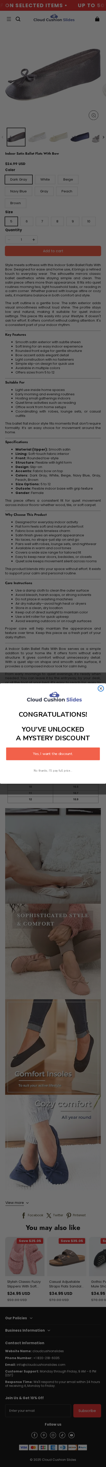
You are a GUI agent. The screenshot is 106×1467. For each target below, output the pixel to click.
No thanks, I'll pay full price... (53, 771)
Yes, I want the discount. (53, 753)
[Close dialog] (101, 688)
